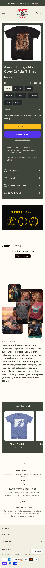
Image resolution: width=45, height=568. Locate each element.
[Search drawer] (36, 13)
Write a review (22, 256)
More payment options (22, 140)
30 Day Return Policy (17, 193)
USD (7, 549)
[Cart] (41, 13)
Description (13, 170)
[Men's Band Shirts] (19, 431)
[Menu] (3, 13)
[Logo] (22, 13)
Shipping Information (17, 185)
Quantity (7, 110)
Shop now (10, 388)
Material (11, 178)
